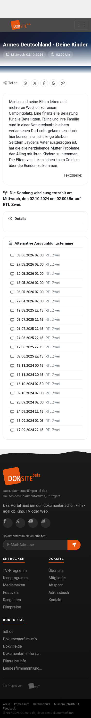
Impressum (21, 704)
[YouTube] (33, 523)
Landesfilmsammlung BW (23, 668)
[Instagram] (45, 523)
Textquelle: (73, 175)
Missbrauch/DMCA (66, 704)
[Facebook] (44, 83)
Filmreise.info (14, 661)
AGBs (6, 704)
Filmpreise (12, 607)
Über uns (56, 570)
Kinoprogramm (15, 578)
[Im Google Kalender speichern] (53, 83)
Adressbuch (59, 592)
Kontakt (55, 600)
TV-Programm (15, 570)
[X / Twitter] (35, 83)
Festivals (11, 592)
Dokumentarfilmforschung (23, 653)
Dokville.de (12, 646)
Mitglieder (57, 578)
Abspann (56, 585)
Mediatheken (14, 585)
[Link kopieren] (62, 83)
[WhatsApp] (25, 83)
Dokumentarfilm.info (20, 639)
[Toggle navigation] (81, 25)
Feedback (9, 708)
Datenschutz (41, 704)
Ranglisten (12, 600)
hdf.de (8, 631)
